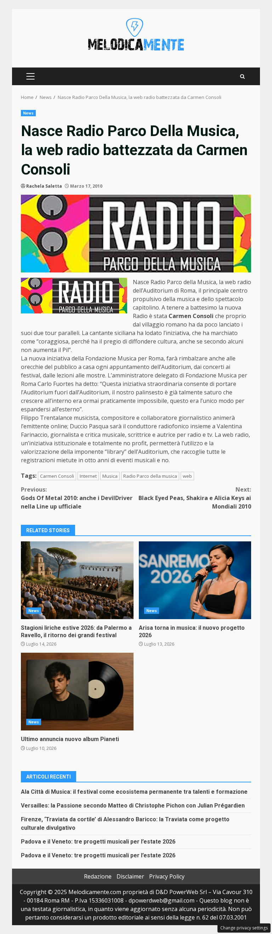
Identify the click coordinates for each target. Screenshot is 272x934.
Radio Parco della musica (150, 476)
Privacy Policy (167, 876)
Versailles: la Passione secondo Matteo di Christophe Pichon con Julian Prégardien (133, 805)
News (28, 113)
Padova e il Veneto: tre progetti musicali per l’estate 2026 (98, 841)
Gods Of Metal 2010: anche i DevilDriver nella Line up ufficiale (76, 498)
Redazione (98, 876)
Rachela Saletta (44, 186)
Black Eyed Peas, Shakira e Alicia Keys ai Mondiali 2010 (194, 498)
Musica (110, 476)
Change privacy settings (244, 928)
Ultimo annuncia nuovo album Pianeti (77, 691)
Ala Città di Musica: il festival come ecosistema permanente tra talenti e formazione (134, 791)
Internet (88, 476)
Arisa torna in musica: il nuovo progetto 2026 (195, 580)
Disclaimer (130, 876)
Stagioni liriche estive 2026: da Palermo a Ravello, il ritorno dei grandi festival (77, 580)
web (187, 476)
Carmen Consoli (57, 476)
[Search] (242, 76)
